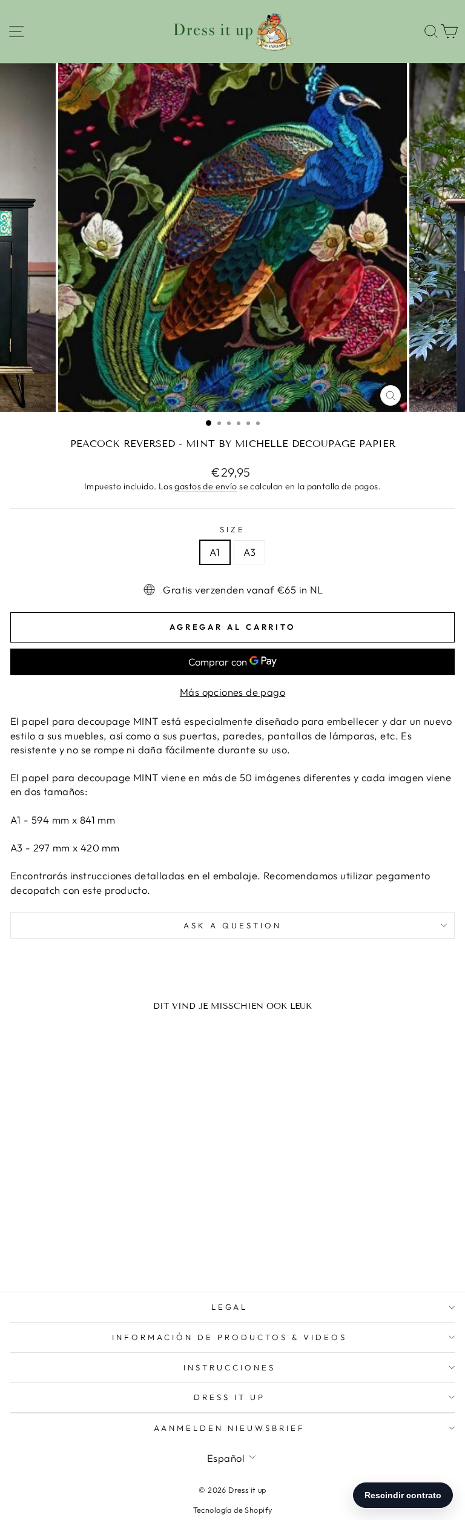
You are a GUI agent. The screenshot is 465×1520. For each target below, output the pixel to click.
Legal (229, 1307)
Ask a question (232, 925)
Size (232, 529)
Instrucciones (229, 1367)
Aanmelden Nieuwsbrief (229, 1428)
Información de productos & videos (229, 1337)
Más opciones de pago (232, 692)
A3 (249, 552)
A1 (214, 552)
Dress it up (229, 1397)
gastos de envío (205, 486)
